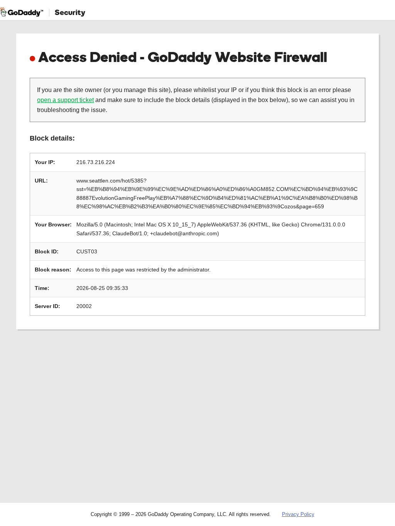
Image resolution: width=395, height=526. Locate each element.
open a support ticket (65, 100)
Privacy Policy (298, 514)
